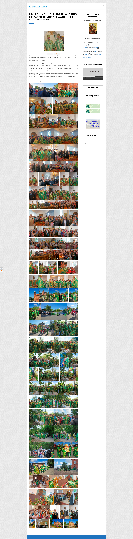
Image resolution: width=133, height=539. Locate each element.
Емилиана (85, 47)
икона (95, 44)
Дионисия (85, 48)
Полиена (98, 45)
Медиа (97, 5)
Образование (69, 5)
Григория (87, 54)
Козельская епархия (92, 537)
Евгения (99, 54)
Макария (96, 51)
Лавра (99, 44)
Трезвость (78, 5)
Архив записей (86, 140)
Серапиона (93, 45)
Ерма (89, 45)
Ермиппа (90, 48)
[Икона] (93, 28)
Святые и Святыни (88, 5)
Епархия (61, 5)
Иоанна (84, 50)
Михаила (84, 55)
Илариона (96, 47)
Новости (54, 5)
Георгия (88, 50)
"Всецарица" (85, 57)
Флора (92, 44)
